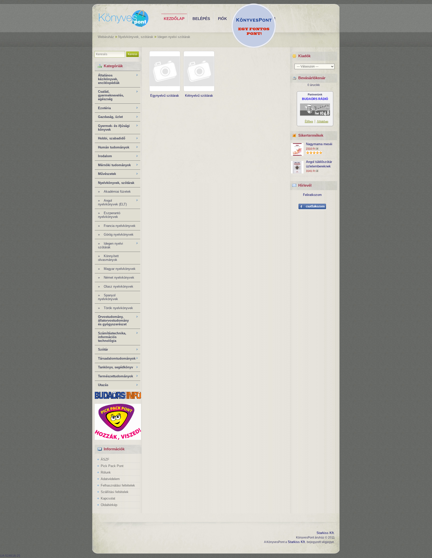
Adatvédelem (110, 479)
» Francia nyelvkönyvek (117, 226)
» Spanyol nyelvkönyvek (108, 297)
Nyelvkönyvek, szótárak (135, 37)
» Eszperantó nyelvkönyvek (109, 215)
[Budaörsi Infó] (118, 398)
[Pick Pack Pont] (118, 439)
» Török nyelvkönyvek (115, 308)
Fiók (222, 18)
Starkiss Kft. (325, 533)
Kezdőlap (174, 18)
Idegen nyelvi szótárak (174, 37)
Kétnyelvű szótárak (199, 95)
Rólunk (106, 472)
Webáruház (106, 37)
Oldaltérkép (109, 505)
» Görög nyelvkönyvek (116, 234)
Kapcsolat (108, 498)
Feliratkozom (312, 195)
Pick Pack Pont (112, 466)
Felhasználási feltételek (118, 485)
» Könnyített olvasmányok (108, 258)
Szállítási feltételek (114, 492)
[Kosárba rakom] (318, 148)
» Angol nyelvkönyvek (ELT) (111, 202)
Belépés (201, 18)
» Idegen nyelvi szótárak (109, 245)
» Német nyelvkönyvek (116, 277)
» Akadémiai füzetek (114, 191)
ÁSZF (105, 459)
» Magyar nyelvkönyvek (117, 269)
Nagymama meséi (319, 144)
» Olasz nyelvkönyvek (115, 286)
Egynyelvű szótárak (164, 95)
